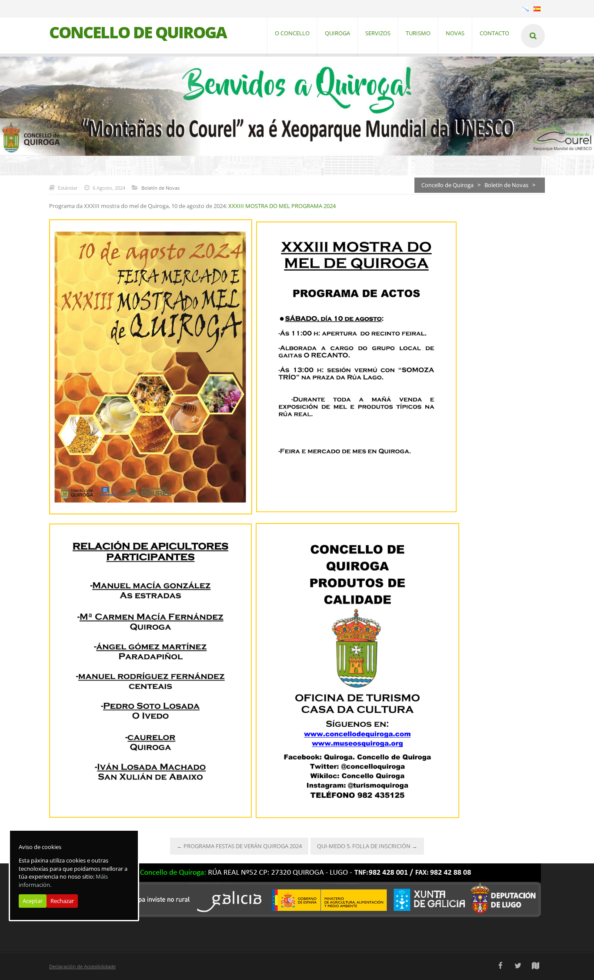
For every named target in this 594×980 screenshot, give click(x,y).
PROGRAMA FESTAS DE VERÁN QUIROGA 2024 (239, 846)
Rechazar (62, 901)
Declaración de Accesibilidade (82, 966)
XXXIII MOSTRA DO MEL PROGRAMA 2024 (282, 206)
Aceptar (33, 901)
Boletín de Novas (160, 188)
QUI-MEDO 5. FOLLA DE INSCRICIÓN (367, 846)
